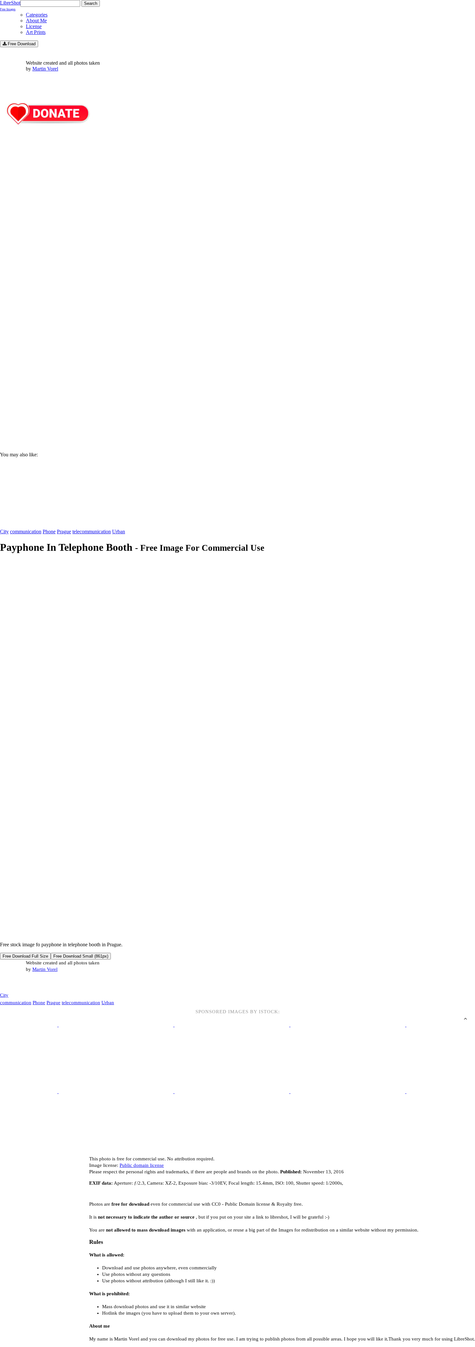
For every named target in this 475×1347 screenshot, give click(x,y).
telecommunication (91, 531)
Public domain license (142, 1165)
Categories (37, 14)
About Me (36, 20)
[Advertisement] (194, 391)
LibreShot (10, 5)
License (34, 26)
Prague (64, 531)
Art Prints (36, 32)
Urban (118, 531)
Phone (49, 531)
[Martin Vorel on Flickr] (54, 982)
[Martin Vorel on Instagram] (36, 982)
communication (25, 531)
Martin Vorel (45, 68)
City (4, 531)
